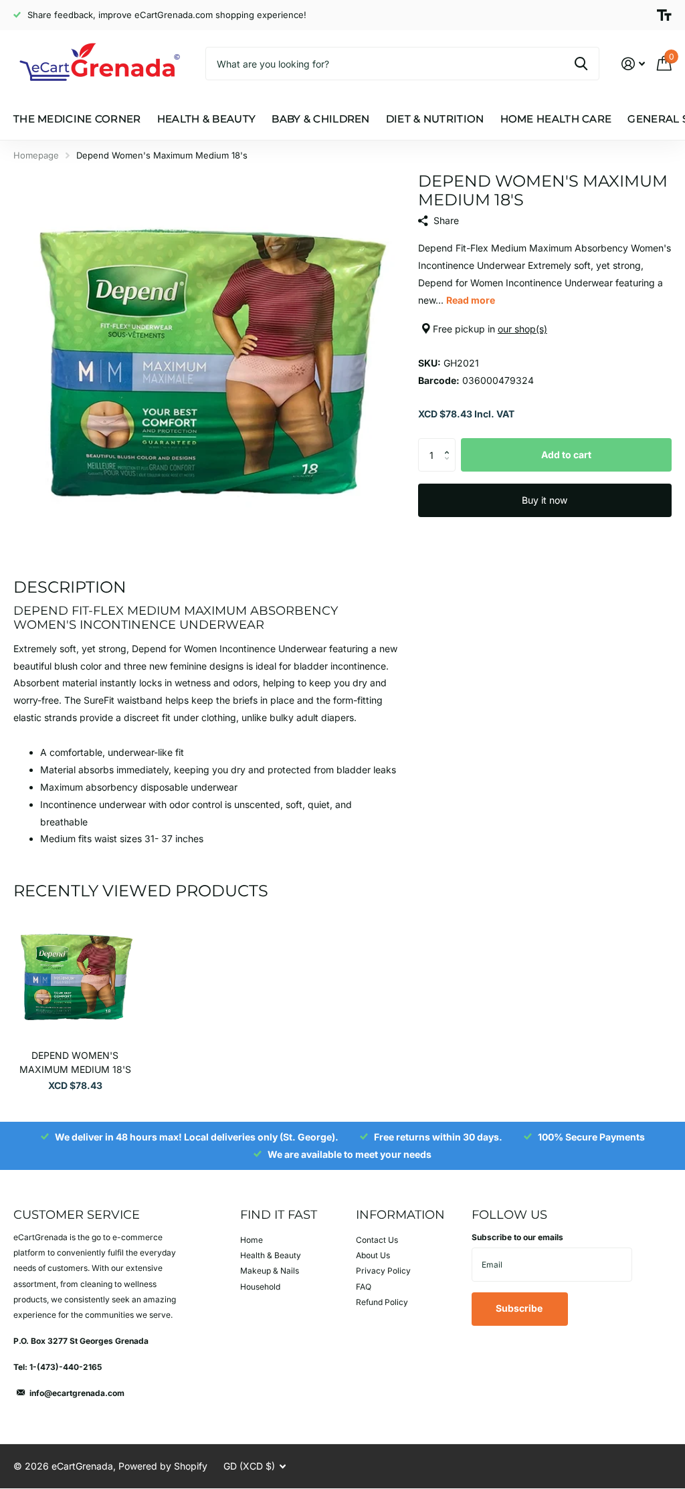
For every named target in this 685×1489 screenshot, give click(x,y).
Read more (470, 300)
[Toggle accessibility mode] (664, 15)
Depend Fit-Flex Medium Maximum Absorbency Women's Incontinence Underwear (175, 617)
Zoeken (581, 63)
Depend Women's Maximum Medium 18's (75, 1062)
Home (251, 1240)
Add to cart (566, 454)
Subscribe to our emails (517, 1237)
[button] (450, 443)
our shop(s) (522, 328)
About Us (373, 1255)
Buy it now (544, 500)
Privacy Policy (383, 1271)
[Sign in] (633, 64)
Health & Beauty (270, 1255)
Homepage (36, 155)
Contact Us (377, 1240)
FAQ (363, 1287)
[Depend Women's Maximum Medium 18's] (74, 977)
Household (260, 1287)
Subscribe (520, 1308)
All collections (77, 133)
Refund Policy (382, 1302)
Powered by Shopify (162, 1466)
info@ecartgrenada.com (76, 1393)
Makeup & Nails (269, 1271)
